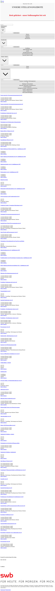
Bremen (27, 34)
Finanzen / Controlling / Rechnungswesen (27, 81)
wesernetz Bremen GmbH (28, 55)
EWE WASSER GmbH (27, 49)
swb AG (27, 51)
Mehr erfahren (4, 101)
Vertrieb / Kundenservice (27, 91)
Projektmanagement (27, 86)
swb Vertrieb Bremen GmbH (27, 53)
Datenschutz (8, 589)
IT (27, 82)
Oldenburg (28, 37)
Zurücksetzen (3, 26)
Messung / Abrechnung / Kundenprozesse (27, 85)
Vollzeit (27, 67)
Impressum (3, 589)
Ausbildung (27, 48)
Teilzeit (27, 66)
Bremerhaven (27, 38)
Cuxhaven (27, 35)
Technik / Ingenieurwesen (27, 89)
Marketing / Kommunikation (27, 83)
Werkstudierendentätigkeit (27, 92)
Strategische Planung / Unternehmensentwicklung (27, 88)
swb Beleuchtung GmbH (27, 52)
